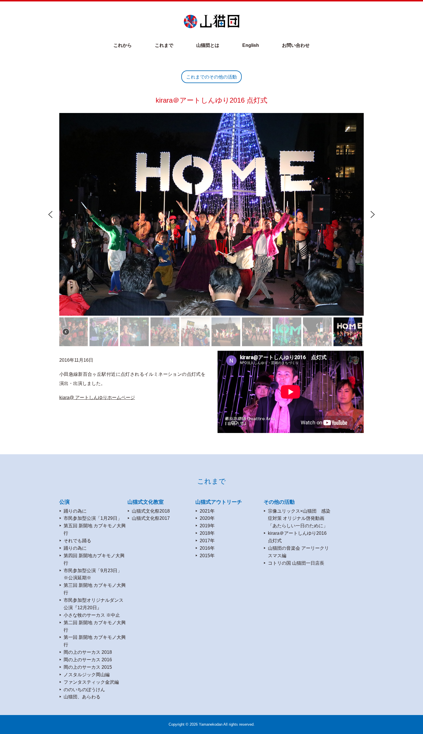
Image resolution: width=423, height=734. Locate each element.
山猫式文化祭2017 (151, 518)
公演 (64, 502)
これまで (164, 45)
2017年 (207, 540)
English (250, 45)
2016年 (207, 548)
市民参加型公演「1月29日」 (93, 518)
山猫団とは (207, 45)
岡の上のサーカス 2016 (88, 659)
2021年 (207, 510)
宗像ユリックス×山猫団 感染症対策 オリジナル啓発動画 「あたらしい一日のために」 (299, 518)
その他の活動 (279, 502)
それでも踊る (77, 540)
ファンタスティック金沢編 (91, 682)
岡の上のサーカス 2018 (88, 652)
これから (122, 45)
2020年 (207, 518)
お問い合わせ (296, 45)
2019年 (207, 525)
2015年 (207, 555)
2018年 (207, 533)
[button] (50, 214)
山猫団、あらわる (82, 696)
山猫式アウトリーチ (218, 502)
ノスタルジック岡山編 (87, 674)
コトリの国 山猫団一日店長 (296, 563)
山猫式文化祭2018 (151, 510)
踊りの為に (75, 510)
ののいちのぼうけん (84, 689)
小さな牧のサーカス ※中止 (92, 615)
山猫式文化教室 (145, 502)
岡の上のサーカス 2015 (88, 667)
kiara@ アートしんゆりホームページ (97, 397)
